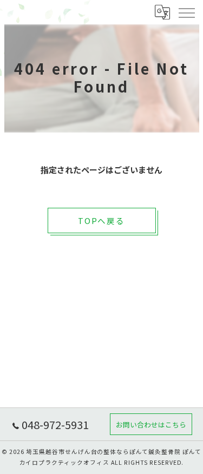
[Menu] (186, 12)
